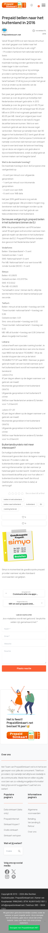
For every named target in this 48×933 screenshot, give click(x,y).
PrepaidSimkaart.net (24, 898)
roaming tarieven (10, 509)
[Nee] (45, 921)
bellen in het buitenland (13, 499)
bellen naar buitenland (12, 504)
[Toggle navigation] (43, 5)
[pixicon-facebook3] (7, 871)
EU (41, 504)
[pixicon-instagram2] (7, 876)
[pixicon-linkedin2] (13, 876)
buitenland (30, 504)
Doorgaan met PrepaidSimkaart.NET (24, 928)
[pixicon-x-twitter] (13, 871)
